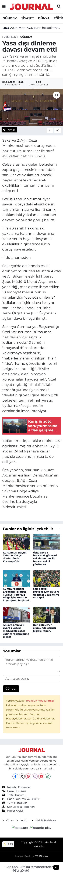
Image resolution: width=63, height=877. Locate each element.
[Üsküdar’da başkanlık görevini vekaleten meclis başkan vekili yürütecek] (46, 542)
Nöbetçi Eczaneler (19, 787)
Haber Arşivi (15, 810)
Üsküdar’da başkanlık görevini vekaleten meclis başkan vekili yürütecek (45, 558)
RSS (10, 844)
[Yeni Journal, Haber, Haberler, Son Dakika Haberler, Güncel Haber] (31, 6)
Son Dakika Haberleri (21, 806)
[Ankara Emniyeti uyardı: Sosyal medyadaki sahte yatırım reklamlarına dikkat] (16, 614)
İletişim (24, 820)
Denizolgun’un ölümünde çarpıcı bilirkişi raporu (44, 627)
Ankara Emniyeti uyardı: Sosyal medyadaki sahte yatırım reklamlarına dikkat (16, 630)
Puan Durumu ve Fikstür (23, 799)
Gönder (11, 688)
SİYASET (27, 18)
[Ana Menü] (4, 6)
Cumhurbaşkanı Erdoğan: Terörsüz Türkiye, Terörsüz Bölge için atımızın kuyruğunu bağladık (16, 594)
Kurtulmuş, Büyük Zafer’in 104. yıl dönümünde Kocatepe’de (14, 557)
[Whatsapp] (48, 776)
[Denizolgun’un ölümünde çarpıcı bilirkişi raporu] (46, 614)
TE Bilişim (41, 856)
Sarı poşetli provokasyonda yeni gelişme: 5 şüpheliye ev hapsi (46, 593)
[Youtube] (41, 776)
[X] (22, 776)
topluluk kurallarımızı (40, 700)
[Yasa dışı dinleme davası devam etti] (31, 107)
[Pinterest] (28, 776)
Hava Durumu (16, 791)
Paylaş (11, 129)
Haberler (9, 36)
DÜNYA (44, 18)
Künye (10, 820)
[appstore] (20, 828)
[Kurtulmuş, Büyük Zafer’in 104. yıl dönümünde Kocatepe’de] (16, 542)
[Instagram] (35, 776)
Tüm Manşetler (17, 802)
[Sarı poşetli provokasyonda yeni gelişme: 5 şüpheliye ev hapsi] (46, 578)
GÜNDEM (10, 18)
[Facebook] (15, 776)
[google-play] (41, 828)
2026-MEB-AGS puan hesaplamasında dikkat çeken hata (31, 27)
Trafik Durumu (16, 795)
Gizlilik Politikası (45, 820)
